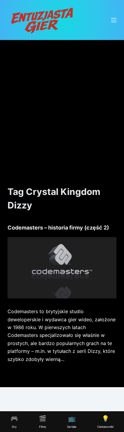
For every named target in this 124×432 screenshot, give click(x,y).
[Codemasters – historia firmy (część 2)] (62, 267)
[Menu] (113, 20)
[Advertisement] (62, 105)
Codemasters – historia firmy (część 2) (58, 227)
